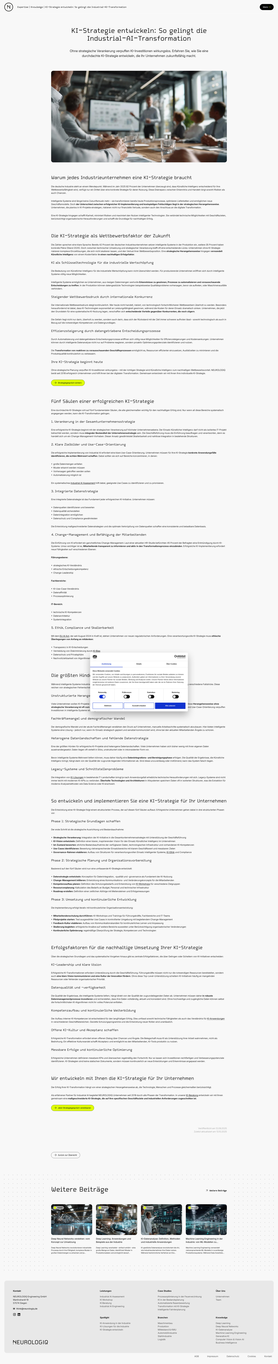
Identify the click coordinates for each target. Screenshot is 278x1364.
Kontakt (268, 1356)
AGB (196, 1356)
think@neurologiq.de (26, 1308)
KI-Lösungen (77, 777)
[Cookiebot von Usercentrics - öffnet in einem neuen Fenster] (175, 656)
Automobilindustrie (167, 1333)
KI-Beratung (192, 1095)
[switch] (127, 696)
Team (218, 1300)
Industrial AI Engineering (112, 1306)
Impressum (212, 1356)
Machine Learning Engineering (231, 1333)
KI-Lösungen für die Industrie (114, 1326)
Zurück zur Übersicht (67, 1155)
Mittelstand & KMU (167, 1329)
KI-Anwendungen (216, 1018)
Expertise (22, 7)
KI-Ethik (171, 852)
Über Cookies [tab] (171, 664)
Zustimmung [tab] (106, 664)
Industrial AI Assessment (83, 483)
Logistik (162, 1339)
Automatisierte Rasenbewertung (174, 1303)
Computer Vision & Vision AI (230, 1339)
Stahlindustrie (165, 1336)
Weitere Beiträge (218, 1190)
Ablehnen (107, 706)
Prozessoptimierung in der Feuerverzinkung (180, 1296)
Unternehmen (222, 1296)
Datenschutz (233, 1356)
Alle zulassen (170, 706)
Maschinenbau (165, 1323)
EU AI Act (64, 636)
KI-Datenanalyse (224, 1329)
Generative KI (222, 1336)
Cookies (252, 1356)
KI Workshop (106, 1300)
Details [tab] (139, 664)
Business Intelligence (226, 1342)
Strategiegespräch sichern (70, 383)
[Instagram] (14, 1314)
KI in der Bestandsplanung (171, 1300)
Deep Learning (223, 1323)
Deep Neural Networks (227, 1326)
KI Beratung (106, 1303)
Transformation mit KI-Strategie (173, 1306)
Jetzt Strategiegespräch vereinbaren (74, 1108)
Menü (265, 7)
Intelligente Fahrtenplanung (171, 1309)
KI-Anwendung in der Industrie (115, 1323)
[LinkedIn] (19, 1314)
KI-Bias (96, 651)
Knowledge (37, 7)
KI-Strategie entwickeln (111, 1329)
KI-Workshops (143, 884)
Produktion (163, 1326)
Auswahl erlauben (139, 706)
